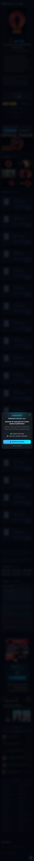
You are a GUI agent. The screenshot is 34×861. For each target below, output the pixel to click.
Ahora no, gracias (17, 445)
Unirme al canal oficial (18, 441)
